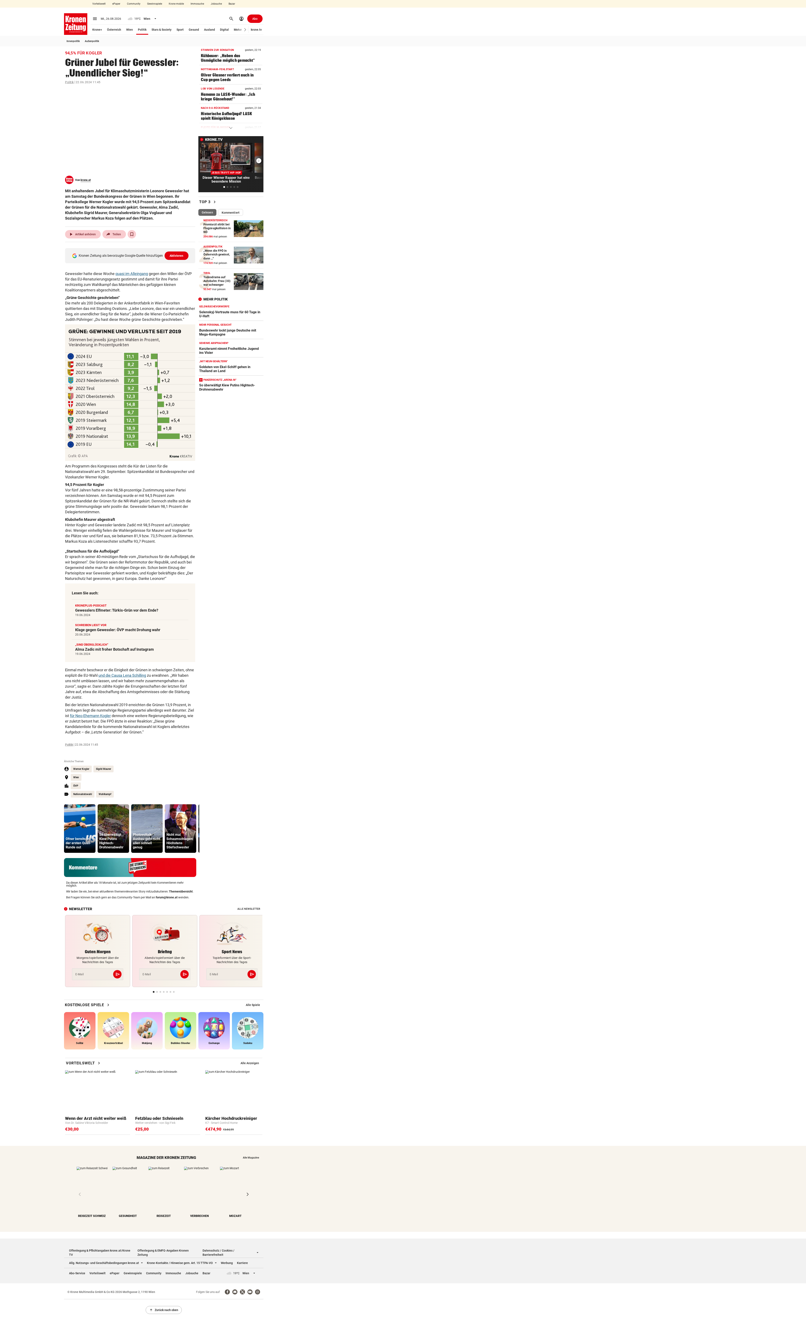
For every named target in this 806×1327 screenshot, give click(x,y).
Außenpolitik (92, 41)
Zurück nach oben (163, 1310)
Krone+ (97, 29)
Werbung (227, 1263)
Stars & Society (161, 29)
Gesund (194, 29)
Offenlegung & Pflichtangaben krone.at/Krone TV (99, 1252)
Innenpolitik (73, 41)
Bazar (232, 3)
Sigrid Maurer (103, 769)
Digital (224, 29)
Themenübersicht (181, 891)
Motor (238, 29)
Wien (129, 29)
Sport (180, 29)
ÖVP (75, 785)
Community (133, 3)
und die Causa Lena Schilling (122, 675)
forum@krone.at (167, 897)
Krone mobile (176, 3)
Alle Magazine (251, 1157)
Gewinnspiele (154, 3)
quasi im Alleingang (131, 273)
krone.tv (256, 29)
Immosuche (197, 3)
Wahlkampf (105, 794)
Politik (142, 29)
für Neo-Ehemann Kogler (90, 716)
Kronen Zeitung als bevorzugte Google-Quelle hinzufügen (131, 256)
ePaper (116, 3)
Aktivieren (176, 255)
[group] (80, 828)
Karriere (242, 1263)
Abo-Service (77, 1273)
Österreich (114, 29)
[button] (245, 29)
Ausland (209, 29)
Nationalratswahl (82, 794)
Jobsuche (216, 3)
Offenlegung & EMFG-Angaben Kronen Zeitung (163, 1252)
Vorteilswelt (99, 3)
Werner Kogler (81, 769)
